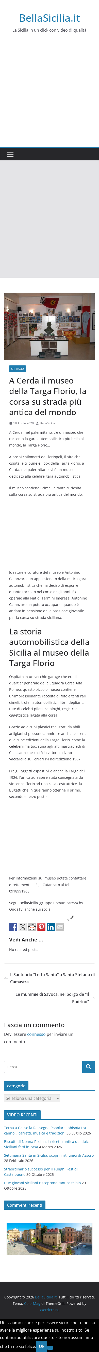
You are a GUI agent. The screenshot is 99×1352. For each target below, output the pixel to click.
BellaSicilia (47, 423)
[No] (50, 1348)
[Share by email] (60, 927)
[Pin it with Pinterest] (41, 927)
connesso (36, 1034)
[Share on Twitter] (23, 927)
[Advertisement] (49, 95)
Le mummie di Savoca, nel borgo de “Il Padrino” (52, 997)
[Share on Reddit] (32, 927)
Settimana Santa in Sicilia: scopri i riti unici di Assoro (49, 1155)
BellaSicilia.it (49, 18)
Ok (41, 1346)
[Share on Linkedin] (51, 927)
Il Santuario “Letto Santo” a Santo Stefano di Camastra (52, 978)
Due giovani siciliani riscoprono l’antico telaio (42, 1182)
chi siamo (17, 369)
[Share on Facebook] (13, 927)
